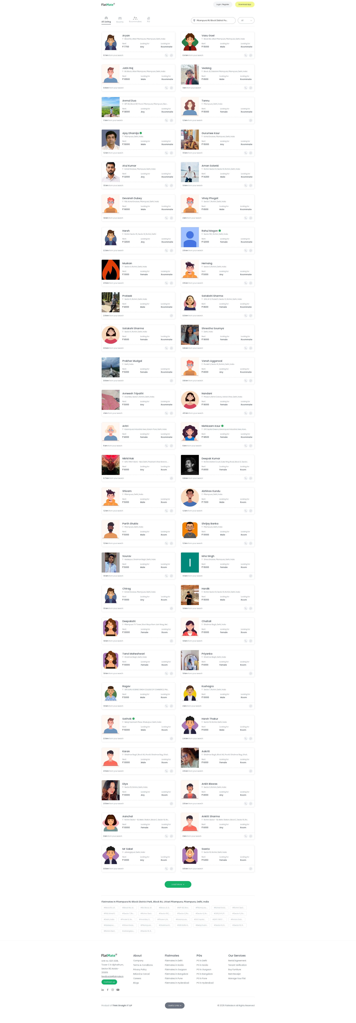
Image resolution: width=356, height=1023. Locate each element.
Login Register (223, 4)
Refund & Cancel (141, 974)
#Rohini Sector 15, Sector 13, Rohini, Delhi (148, 913)
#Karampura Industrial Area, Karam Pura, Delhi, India (183, 919)
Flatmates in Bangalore (176, 974)
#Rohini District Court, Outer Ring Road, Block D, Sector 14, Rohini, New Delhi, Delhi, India (238, 919)
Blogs (136, 982)
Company (138, 960)
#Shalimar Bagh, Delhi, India (166, 925)
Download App (244, 4)
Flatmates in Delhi (173, 960)
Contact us (109, 982)
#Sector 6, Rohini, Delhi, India (203, 913)
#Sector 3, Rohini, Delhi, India (184, 913)
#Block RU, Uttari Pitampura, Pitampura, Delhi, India (111, 907)
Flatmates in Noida (174, 965)
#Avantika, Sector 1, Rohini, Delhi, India (146, 919)
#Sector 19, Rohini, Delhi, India (221, 925)
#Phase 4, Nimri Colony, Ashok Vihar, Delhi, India (164, 919)
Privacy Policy (140, 969)
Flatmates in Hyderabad (177, 982)
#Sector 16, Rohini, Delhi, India (148, 931)
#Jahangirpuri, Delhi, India (129, 931)
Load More (176, 884)
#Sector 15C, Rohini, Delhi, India (166, 913)
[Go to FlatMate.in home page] (108, 4)
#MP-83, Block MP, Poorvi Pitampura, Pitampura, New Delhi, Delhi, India (184, 907)
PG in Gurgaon (204, 969)
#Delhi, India (109, 919)
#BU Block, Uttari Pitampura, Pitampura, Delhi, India (148, 907)
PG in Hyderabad (205, 982)
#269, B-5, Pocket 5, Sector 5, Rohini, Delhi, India (221, 913)
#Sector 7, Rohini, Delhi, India (129, 913)
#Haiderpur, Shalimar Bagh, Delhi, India (111, 925)
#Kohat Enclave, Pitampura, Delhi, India (221, 907)
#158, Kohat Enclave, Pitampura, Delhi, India (111, 913)
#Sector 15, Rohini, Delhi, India (239, 925)
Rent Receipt (234, 974)
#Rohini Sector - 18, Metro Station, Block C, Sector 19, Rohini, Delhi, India (111, 931)
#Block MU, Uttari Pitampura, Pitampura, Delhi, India (129, 907)
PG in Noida (202, 965)
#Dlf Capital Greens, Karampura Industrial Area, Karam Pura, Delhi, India (201, 919)
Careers (137, 978)
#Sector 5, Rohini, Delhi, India (239, 913)
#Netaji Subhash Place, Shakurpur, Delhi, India (203, 925)
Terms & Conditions (143, 965)
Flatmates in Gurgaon (176, 969)
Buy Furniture (234, 969)
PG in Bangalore (205, 974)
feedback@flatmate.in (112, 976)
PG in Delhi (202, 960)
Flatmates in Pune (174, 978)
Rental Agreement (237, 960)
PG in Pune (202, 978)
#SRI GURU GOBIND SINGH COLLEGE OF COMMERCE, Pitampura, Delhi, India (184, 925)
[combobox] (213, 20)
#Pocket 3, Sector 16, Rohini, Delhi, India (128, 919)
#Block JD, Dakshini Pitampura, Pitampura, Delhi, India (166, 907)
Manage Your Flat (237, 978)
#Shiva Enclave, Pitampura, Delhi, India (129, 925)
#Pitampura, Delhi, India (203, 907)
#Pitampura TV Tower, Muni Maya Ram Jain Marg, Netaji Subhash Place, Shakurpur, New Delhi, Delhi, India (148, 925)
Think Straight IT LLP (122, 1005)
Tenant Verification (237, 965)
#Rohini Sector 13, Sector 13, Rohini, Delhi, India (239, 907)
